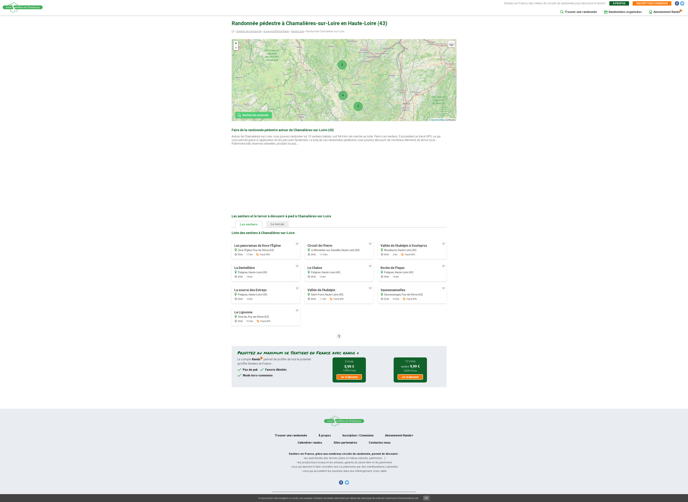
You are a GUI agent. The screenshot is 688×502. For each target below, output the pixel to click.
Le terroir (277, 224)
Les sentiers (249, 224)
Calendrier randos (310, 442)
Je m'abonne (349, 377)
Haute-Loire (297, 31)
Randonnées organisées (625, 12)
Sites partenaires (345, 442)
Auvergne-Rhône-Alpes (276, 31)
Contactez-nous (380, 442)
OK (426, 498)
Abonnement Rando (666, 12)
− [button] (236, 48)
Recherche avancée (255, 115)
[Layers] (451, 44)
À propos (619, 3)
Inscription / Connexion (358, 435)
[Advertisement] (339, 174)
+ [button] (236, 43)
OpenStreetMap (438, 119)
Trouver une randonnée (581, 12)
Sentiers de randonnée (248, 31)
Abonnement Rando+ (399, 435)
